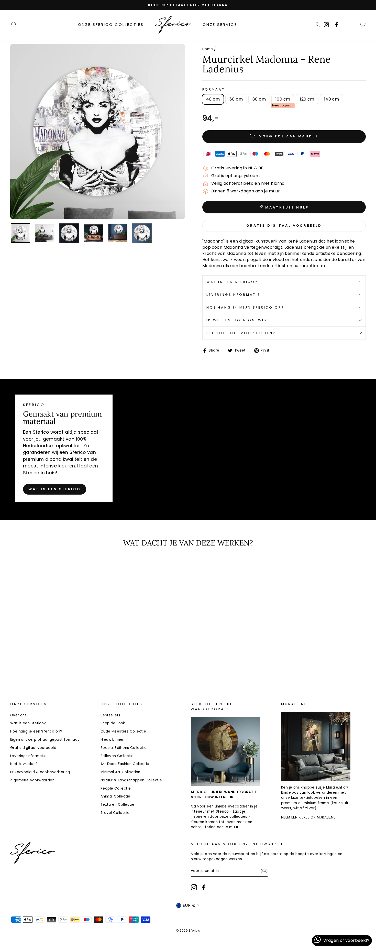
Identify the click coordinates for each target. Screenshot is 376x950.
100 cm (282, 99)
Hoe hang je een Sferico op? (36, 731)
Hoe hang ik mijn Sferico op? (245, 307)
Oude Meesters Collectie (123, 731)
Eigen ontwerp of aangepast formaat (44, 739)
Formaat (213, 89)
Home (207, 49)
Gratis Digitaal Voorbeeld (284, 225)
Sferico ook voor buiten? (241, 333)
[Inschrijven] (264, 871)
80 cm (259, 99)
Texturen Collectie (117, 804)
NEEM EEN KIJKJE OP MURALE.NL (308, 817)
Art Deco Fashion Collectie (125, 763)
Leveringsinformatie (233, 294)
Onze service (220, 24)
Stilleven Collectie (117, 756)
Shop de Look (113, 723)
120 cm (307, 99)
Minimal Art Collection (120, 772)
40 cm (213, 99)
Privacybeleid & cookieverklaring (40, 772)
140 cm (331, 99)
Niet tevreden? (24, 763)
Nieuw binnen (113, 739)
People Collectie (116, 788)
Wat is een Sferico (54, 489)
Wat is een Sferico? (232, 282)
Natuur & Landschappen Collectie (131, 780)
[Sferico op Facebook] (351, 24)
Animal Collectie (115, 796)
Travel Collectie (115, 812)
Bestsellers (110, 715)
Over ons (18, 715)
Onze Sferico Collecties (111, 24)
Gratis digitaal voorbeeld (33, 747)
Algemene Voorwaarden (32, 780)
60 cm (236, 99)
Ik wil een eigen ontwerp (238, 320)
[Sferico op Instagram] (194, 887)
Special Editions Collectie (124, 747)
